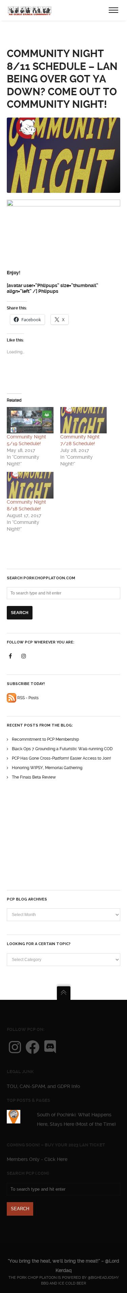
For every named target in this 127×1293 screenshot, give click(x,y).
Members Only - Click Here (37, 1159)
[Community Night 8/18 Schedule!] (30, 485)
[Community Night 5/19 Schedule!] (30, 420)
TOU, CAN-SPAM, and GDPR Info (43, 1086)
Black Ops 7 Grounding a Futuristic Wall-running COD (62, 748)
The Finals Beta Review (34, 777)
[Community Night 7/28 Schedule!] (83, 420)
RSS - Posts (27, 697)
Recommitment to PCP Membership (45, 739)
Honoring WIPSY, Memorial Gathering (47, 767)
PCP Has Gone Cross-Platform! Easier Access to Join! (61, 758)
